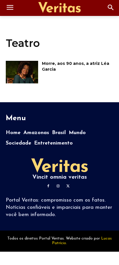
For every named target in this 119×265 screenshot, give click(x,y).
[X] (67, 186)
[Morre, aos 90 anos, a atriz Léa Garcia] (22, 72)
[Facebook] (48, 186)
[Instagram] (58, 186)
